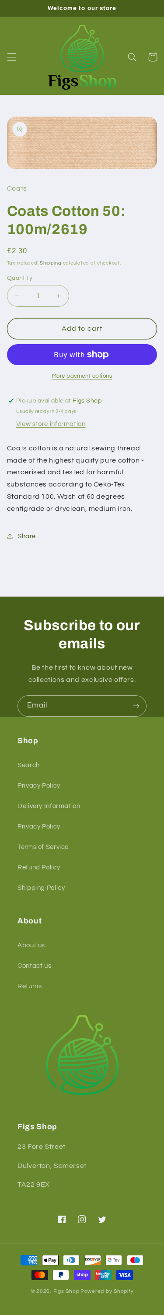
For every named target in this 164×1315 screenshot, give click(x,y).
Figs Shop (66, 1291)
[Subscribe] (136, 706)
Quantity (19, 278)
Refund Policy (38, 867)
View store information (51, 424)
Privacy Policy (38, 785)
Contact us (34, 966)
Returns (29, 986)
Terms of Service (43, 847)
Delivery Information (48, 806)
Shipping (51, 263)
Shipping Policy (41, 888)
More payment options (82, 376)
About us (31, 945)
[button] (11, 57)
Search (28, 765)
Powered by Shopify (106, 1291)
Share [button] (26, 536)
